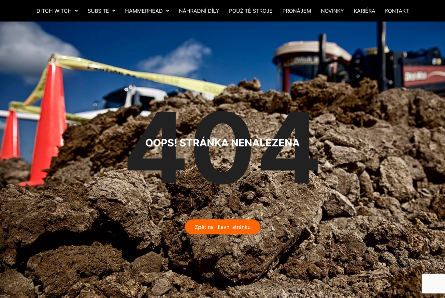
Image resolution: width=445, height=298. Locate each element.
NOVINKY (332, 10)
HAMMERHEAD (144, 10)
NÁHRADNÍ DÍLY (199, 10)
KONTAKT (397, 10)
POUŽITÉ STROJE (251, 10)
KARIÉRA (364, 10)
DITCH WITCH (54, 10)
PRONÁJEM (296, 10)
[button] (57, 10)
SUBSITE (98, 10)
